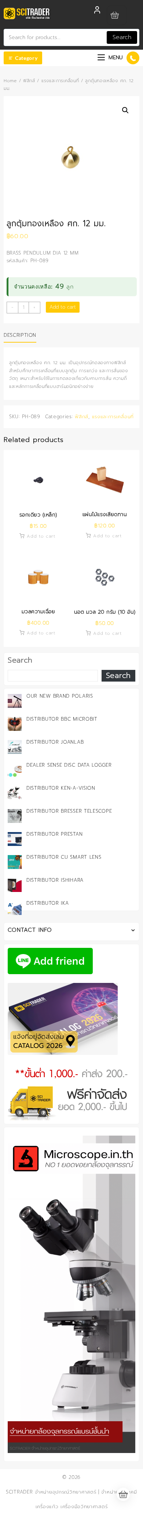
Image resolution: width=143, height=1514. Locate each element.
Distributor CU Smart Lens (64, 857)
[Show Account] (97, 11)
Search (122, 37)
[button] (125, 110)
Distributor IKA (47, 903)
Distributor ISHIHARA (55, 880)
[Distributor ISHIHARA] (15, 885)
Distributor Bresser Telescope (69, 811)
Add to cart (63, 307)
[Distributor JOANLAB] (15, 747)
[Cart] (116, 15)
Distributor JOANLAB (55, 742)
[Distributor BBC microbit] (15, 724)
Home (10, 80)
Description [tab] (20, 335)
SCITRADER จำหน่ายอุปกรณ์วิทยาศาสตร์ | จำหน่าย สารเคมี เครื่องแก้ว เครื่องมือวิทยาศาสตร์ (71, 1499)
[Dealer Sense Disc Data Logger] (15, 770)
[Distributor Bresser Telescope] (15, 816)
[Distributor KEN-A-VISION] (15, 793)
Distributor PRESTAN (54, 834)
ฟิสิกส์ (29, 80)
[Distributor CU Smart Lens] (15, 862)
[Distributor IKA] (15, 908)
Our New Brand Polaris (59, 696)
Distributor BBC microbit (62, 719)
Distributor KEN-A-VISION (60, 788)
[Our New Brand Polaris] (15, 701)
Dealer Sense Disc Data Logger (68, 765)
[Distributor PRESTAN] (15, 839)
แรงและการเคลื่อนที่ (60, 80)
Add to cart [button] (41, 536)
